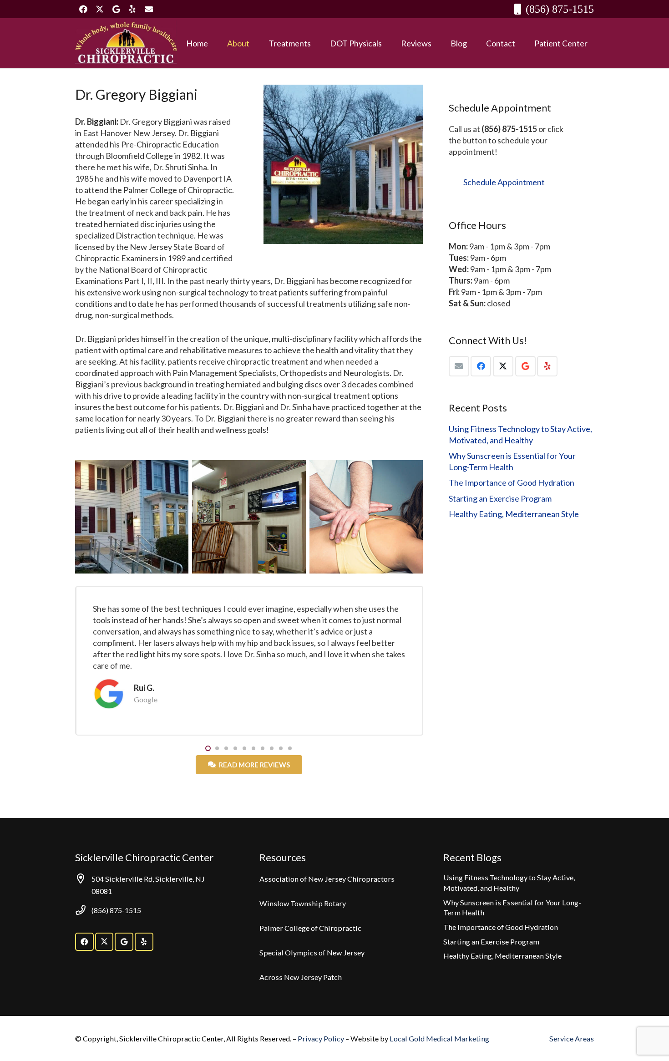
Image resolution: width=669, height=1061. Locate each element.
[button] (256, 43)
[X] (99, 9)
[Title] (149, 9)
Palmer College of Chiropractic (310, 928)
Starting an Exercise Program (500, 498)
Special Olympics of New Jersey (312, 952)
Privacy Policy (321, 1038)
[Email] (459, 366)
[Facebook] (83, 9)
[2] (126, 43)
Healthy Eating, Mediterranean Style (514, 514)
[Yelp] (132, 9)
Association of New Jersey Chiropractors (327, 878)
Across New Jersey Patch (300, 977)
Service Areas (571, 1038)
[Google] (116, 9)
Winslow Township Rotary (302, 903)
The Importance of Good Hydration (511, 482)
